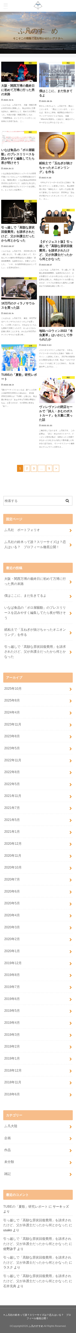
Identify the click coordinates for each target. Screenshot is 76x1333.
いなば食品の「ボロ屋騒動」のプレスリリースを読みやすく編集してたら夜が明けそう (35, 612)
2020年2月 (12, 939)
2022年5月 (12, 784)
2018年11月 (12, 1082)
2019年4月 (12, 1022)
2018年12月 (13, 1070)
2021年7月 (12, 808)
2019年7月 (12, 987)
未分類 (9, 1162)
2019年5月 (12, 1010)
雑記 (7, 1174)
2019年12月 (13, 963)
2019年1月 (12, 1058)
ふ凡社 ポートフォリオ (22, 530)
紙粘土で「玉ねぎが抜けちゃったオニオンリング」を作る (35, 632)
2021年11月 (12, 796)
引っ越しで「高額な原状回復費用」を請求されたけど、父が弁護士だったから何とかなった (35, 651)
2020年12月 (13, 843)
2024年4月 (12, 712)
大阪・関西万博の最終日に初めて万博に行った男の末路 (35, 581)
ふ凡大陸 (10, 1126)
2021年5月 (12, 820)
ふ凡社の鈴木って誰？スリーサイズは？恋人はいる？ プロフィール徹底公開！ (35, 544)
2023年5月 (12, 748)
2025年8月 (12, 700)
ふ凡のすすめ (36, 1326)
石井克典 (9, 1286)
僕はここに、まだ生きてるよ (25, 595)
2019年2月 (12, 1046)
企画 (7, 1138)
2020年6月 (12, 891)
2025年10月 (13, 688)
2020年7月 (12, 879)
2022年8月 (12, 772)
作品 (7, 1150)
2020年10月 (13, 867)
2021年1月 (12, 831)
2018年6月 (12, 1094)
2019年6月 (12, 999)
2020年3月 (12, 927)
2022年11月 (12, 760)
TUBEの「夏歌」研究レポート (25, 1206)
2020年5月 (12, 903)
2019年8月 (12, 975)
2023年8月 (12, 736)
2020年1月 (12, 951)
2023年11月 (12, 724)
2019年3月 (12, 1034)
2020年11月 (12, 855)
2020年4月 (12, 915)
